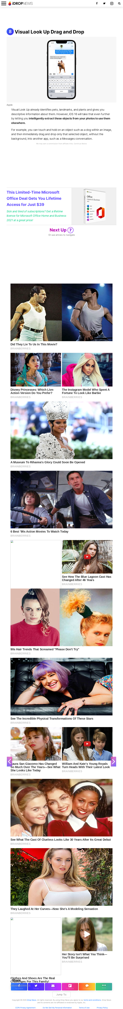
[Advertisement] (61, 17)
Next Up (61, 230)
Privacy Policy (102, 1008)
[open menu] (4, 3)
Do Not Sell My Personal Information (57, 1008)
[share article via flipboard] (70, 986)
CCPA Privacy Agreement (25, 1008)
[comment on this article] (87, 986)
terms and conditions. (92, 1000)
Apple (10, 105)
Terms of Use (84, 1008)
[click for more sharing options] (104, 986)
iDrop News (31, 1000)
